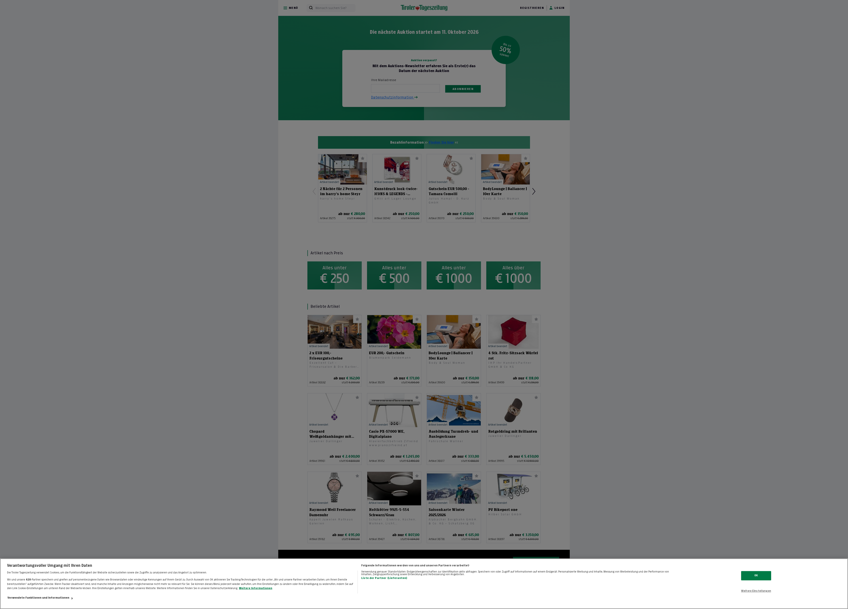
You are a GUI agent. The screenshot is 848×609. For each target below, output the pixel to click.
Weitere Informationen (255, 588)
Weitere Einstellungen (756, 591)
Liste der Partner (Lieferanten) (384, 578)
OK (756, 575)
